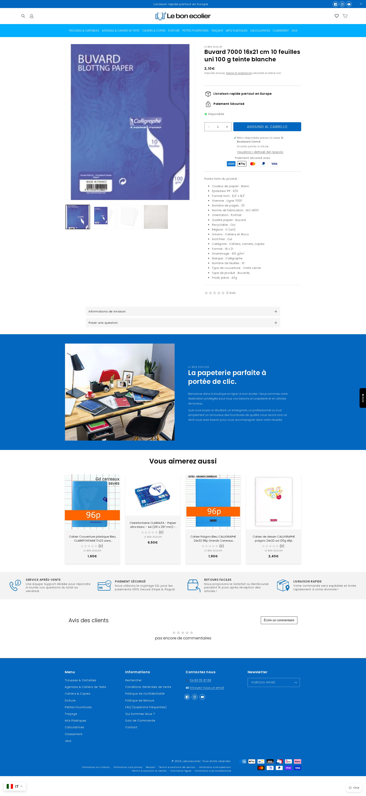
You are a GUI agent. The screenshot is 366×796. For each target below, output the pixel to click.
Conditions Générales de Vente (148, 687)
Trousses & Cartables (80, 680)
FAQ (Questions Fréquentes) (146, 707)
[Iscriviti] (295, 682)
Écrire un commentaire (279, 620)
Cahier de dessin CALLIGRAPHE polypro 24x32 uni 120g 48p (274, 539)
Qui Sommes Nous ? (140, 714)
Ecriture (70, 700)
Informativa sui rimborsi (96, 767)
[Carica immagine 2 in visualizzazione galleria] (104, 217)
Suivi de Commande (140, 720)
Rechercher (133, 680)
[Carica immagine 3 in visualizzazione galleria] (130, 217)
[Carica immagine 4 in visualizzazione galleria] (156, 217)
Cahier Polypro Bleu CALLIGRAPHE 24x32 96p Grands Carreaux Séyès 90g (213, 539)
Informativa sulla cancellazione (213, 770)
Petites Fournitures (78, 707)
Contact (131, 727)
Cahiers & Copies (77, 694)
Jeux (68, 741)
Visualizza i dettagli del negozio (260, 152)
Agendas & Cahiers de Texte (85, 687)
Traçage (71, 714)
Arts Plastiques (75, 720)
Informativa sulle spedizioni (215, 767)
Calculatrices (74, 727)
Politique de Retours (139, 700)
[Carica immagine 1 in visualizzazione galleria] (78, 217)
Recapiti (150, 767)
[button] (23, 16)
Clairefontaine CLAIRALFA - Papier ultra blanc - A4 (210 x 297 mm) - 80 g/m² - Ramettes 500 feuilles (153, 525)
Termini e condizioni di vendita (149, 770)
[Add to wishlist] (114, 480)
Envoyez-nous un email (207, 688)
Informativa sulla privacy (128, 767)
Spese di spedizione (239, 73)
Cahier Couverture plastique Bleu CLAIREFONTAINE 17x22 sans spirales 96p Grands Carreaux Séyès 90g (92, 539)
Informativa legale (180, 770)
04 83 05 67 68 (200, 680)
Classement (74, 734)
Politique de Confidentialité (145, 694)
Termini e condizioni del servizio (177, 767)
